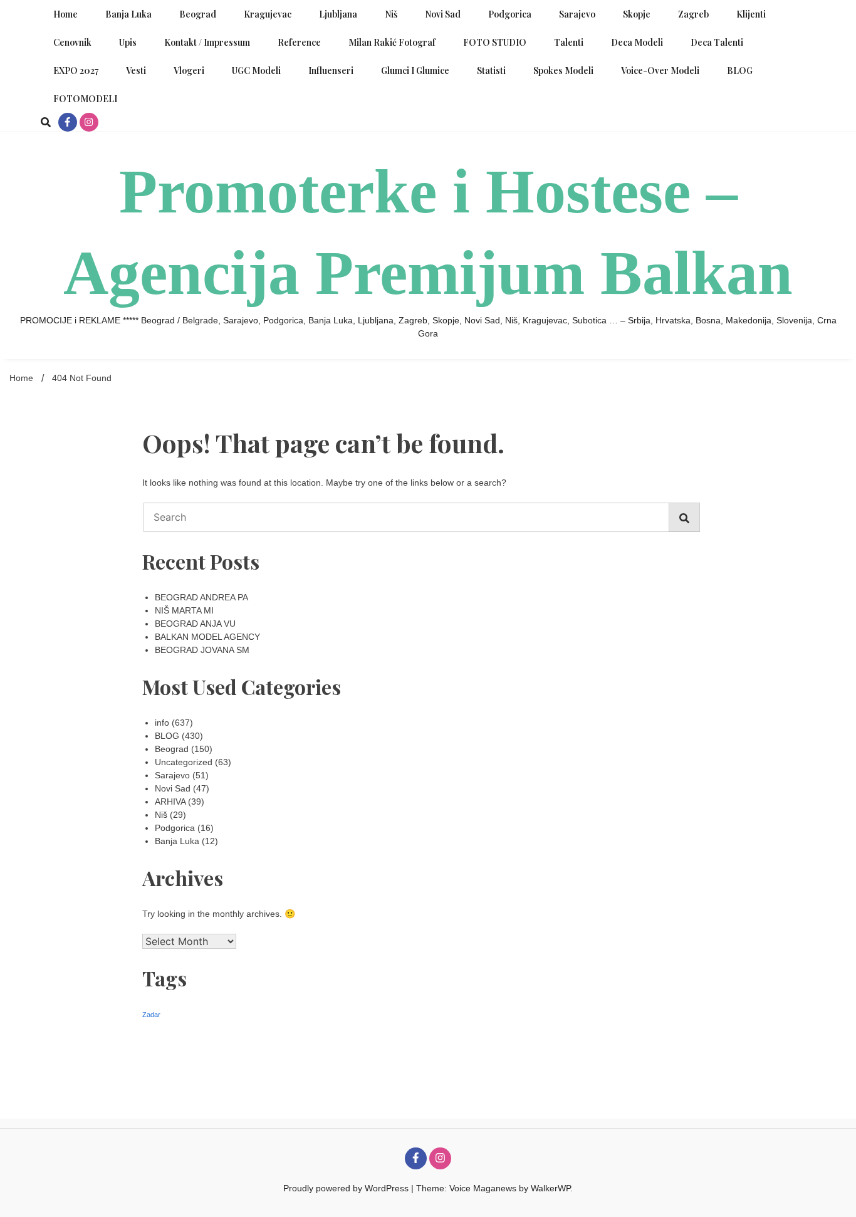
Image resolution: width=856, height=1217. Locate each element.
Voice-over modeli (660, 70)
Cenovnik (72, 42)
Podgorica (509, 14)
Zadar (151, 1014)
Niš (391, 14)
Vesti (136, 70)
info (162, 723)
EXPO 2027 (75, 70)
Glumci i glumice (415, 70)
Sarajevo (577, 14)
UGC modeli (256, 70)
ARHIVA (170, 802)
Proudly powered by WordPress (347, 1188)
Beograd (197, 14)
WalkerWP (550, 1188)
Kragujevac (267, 14)
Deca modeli (637, 42)
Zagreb (693, 14)
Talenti (568, 42)
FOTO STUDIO (494, 42)
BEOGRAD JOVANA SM (202, 650)
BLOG (740, 70)
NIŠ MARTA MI (184, 610)
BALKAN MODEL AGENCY (207, 637)
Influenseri (330, 70)
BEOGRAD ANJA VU (195, 624)
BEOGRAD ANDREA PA (201, 597)
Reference (299, 42)
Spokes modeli (563, 70)
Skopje (636, 14)
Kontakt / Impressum (207, 42)
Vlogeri (189, 70)
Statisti (491, 70)
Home (65, 14)
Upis (128, 42)
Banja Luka (128, 14)
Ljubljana (338, 14)
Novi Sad (443, 14)
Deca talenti (717, 42)
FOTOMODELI (85, 99)
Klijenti (751, 14)
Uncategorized (183, 762)
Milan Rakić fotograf (392, 42)
